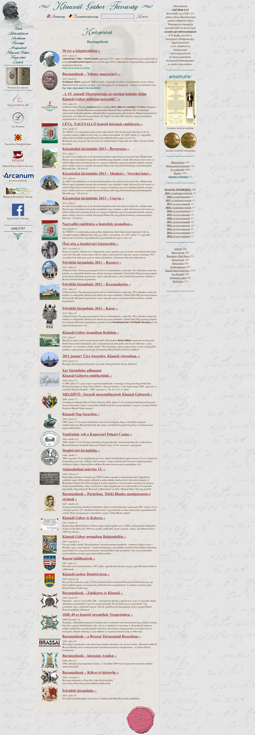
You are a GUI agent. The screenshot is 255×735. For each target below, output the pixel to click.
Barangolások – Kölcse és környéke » (90, 672)
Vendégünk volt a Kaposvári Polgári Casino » (97, 434)
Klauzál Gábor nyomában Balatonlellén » (94, 536)
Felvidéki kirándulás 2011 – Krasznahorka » (96, 284)
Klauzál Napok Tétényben (177, 270)
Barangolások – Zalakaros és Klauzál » (92, 592)
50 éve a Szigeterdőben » (81, 50)
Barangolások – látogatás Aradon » (89, 655)
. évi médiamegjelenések (178, 193)
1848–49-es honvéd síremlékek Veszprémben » (97, 614)
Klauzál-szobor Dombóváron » (86, 574)
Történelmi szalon (178, 277)
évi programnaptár (178, 203)
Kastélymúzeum (178, 266)
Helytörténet (178, 263)
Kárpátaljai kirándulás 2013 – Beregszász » (95, 148)
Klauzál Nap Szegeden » (81, 414)
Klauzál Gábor (178, 162)
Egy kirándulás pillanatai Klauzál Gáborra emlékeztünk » (87, 373)
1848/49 (178, 248)
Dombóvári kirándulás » (81, 450)
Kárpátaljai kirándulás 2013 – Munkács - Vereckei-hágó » (106, 173)
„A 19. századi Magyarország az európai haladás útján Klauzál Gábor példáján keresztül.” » (104, 96)
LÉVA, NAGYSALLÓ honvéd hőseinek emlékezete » (102, 123)
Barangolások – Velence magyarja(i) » (91, 73)
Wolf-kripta (178, 281)
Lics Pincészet (178, 274)
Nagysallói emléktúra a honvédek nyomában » (97, 223)
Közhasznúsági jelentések (178, 165)
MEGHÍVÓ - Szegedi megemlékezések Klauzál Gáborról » (107, 394)
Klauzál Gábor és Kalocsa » (83, 517)
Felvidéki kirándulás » (79, 690)
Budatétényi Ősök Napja (178, 256)
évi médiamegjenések (178, 200)
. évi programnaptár (178, 196)
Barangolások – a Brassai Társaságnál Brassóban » (101, 636)
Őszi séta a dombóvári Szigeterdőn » (90, 243)
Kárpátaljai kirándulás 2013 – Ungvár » (93, 198)
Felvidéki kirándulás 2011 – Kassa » (90, 308)
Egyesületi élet (177, 169)
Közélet (177, 173)
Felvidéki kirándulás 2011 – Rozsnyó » (91, 262)
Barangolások (178, 252)
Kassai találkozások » (78, 558)
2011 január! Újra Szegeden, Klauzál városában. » (101, 356)
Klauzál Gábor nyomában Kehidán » (90, 332)
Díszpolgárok (178, 259)
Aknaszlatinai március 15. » (83, 469)
